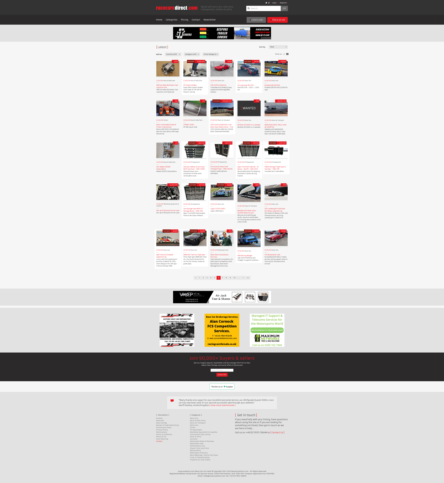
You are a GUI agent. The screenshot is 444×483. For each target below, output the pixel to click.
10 (235, 278)
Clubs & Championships (200, 457)
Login (274, 3)
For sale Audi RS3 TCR (245, 85)
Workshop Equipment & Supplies (203, 432)
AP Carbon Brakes (190, 85)
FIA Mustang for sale (272, 255)
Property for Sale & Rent (200, 460)
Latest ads (257, 20)
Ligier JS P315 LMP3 (217, 209)
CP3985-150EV (188, 125)
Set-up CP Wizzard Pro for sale (167, 211)
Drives (192, 427)
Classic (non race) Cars (199, 448)
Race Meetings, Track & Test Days (204, 455)
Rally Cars (194, 425)
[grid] (287, 54)
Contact (196, 19)
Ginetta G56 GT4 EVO (272, 85)
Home (159, 19)
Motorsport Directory (199, 453)
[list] (284, 54)
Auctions (193, 439)
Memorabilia (195, 450)
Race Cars (194, 418)
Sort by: (262, 47)
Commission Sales (163, 427)
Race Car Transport (198, 423)
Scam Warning (162, 439)
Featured (160, 421)
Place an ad (278, 20)
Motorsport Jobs (197, 444)
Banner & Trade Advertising (167, 425)
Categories (171, 19)
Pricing (184, 19)
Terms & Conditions (164, 434)
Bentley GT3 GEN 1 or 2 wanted (248, 125)
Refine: (159, 54)
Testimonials (161, 432)
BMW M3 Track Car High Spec (194, 255)
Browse (159, 418)
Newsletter (210, 19)
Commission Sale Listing (200, 434)
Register (283, 3)
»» (248, 278)
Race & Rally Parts (198, 421)
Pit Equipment (196, 430)
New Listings (161, 423)
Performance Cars (197, 446)
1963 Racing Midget (244, 256)
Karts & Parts (195, 437)
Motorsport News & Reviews (202, 441)
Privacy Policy (162, 430)
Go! (284, 8)
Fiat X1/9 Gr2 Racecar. (218, 85)
